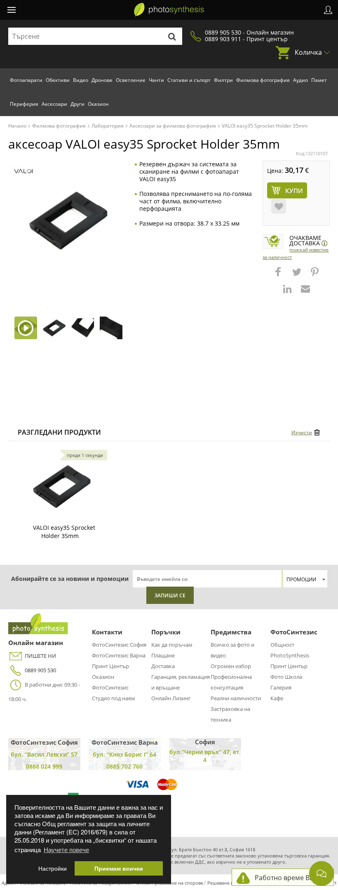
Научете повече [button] (66, 849)
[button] (279, 276)
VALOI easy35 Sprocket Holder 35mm (64, 532)
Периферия (24, 103)
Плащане (163, 655)
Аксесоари (54, 103)
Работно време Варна (290, 877)
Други (77, 103)
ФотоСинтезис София (119, 644)
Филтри (223, 80)
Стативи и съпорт (189, 80)
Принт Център (110, 666)
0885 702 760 (124, 766)
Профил (328, 10)
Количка (308, 52)
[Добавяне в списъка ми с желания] (278, 206)
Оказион (98, 103)
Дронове (102, 80)
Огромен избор (231, 666)
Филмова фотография (263, 80)
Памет (319, 80)
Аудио (300, 80)
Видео (80, 80)
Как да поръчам (171, 644)
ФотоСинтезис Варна (119, 655)
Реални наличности (236, 698)
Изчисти (301, 432)
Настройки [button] (52, 868)
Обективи (58, 80)
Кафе (276, 698)
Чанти (156, 80)
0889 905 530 (40, 670)
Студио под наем (113, 698)
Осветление (131, 80)
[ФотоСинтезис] (169, 9)
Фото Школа (286, 676)
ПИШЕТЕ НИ (40, 655)
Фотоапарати (26, 80)
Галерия (280, 687)
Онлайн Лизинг (171, 698)
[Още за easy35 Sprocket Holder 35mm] (62, 486)
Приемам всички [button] (118, 868)
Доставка (163, 666)
